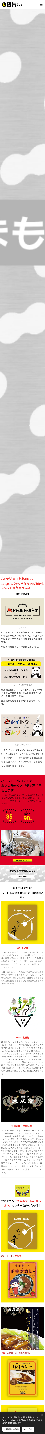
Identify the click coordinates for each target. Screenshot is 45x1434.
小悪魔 (18, 1255)
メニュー (41, 4)
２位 (4, 1353)
